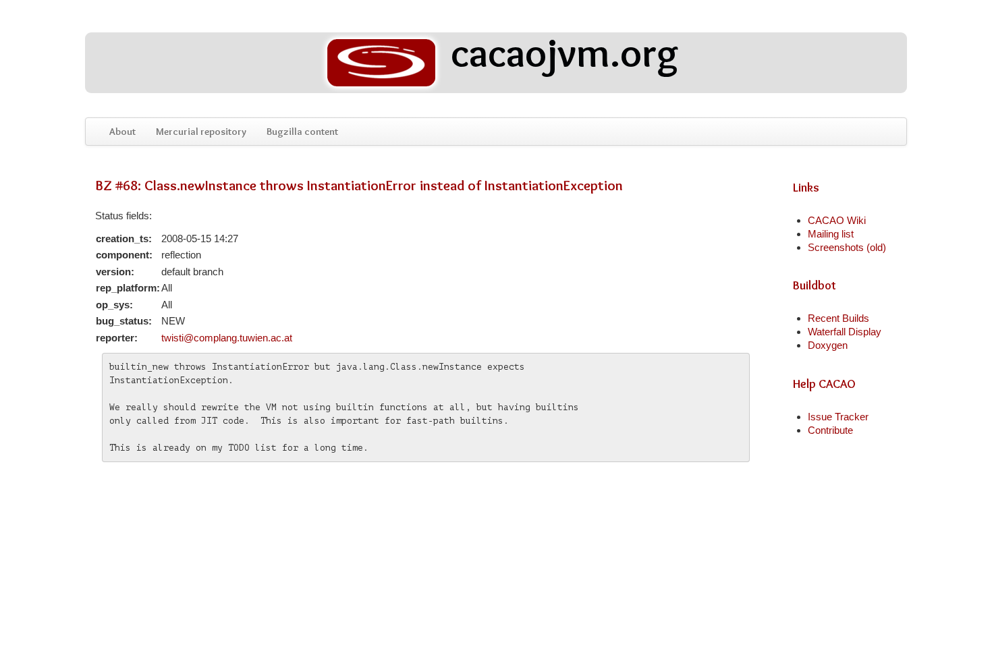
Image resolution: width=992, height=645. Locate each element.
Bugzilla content (302, 131)
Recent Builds (838, 318)
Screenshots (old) (847, 247)
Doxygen (828, 345)
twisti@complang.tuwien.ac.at (226, 337)
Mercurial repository (201, 131)
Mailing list (831, 234)
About (122, 131)
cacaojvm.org (560, 54)
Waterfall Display (844, 331)
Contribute (830, 430)
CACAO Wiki (837, 220)
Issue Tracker (838, 416)
